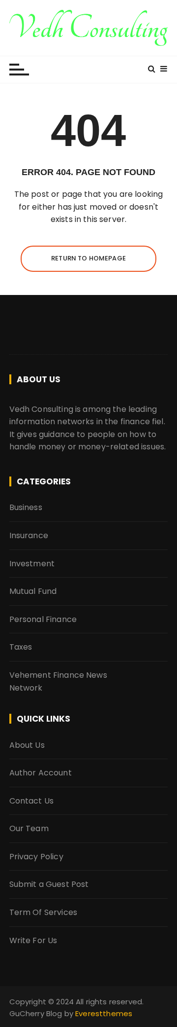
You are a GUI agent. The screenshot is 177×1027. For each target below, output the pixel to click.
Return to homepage (88, 258)
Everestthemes (103, 1013)
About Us (27, 745)
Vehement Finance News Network (58, 681)
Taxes (20, 647)
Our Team (29, 828)
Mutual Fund (33, 591)
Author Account (40, 772)
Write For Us (33, 940)
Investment (32, 563)
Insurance (28, 535)
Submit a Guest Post (49, 884)
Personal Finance (43, 619)
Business (25, 507)
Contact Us (31, 801)
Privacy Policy (36, 856)
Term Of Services (43, 912)
